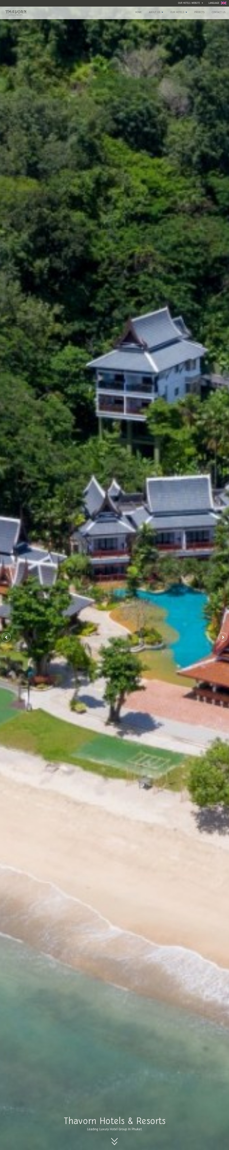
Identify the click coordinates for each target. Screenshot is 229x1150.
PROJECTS (199, 12)
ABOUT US (155, 12)
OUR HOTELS (177, 12)
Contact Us (218, 12)
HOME (138, 12)
